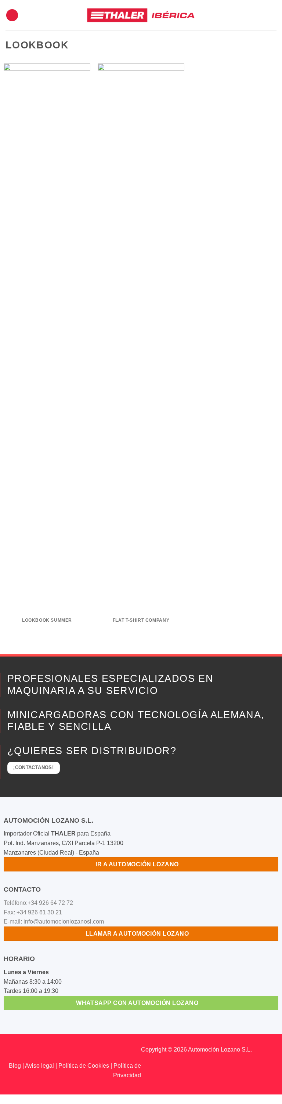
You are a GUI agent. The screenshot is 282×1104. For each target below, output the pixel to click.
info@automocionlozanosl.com (64, 921)
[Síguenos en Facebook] (6, 1051)
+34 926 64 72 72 (50, 903)
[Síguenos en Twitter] (29, 1051)
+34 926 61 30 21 (39, 912)
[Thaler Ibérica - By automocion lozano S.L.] (141, 15)
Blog (15, 1066)
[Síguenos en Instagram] (17, 1051)
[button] (12, 15)
